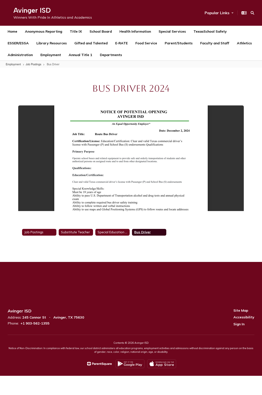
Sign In (239, 324)
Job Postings (33, 64)
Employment (13, 64)
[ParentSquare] (99, 364)
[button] (219, 12)
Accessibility (243, 317)
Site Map (240, 310)
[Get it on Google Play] (130, 363)
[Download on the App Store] (161, 363)
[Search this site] (252, 13)
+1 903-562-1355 (35, 323)
